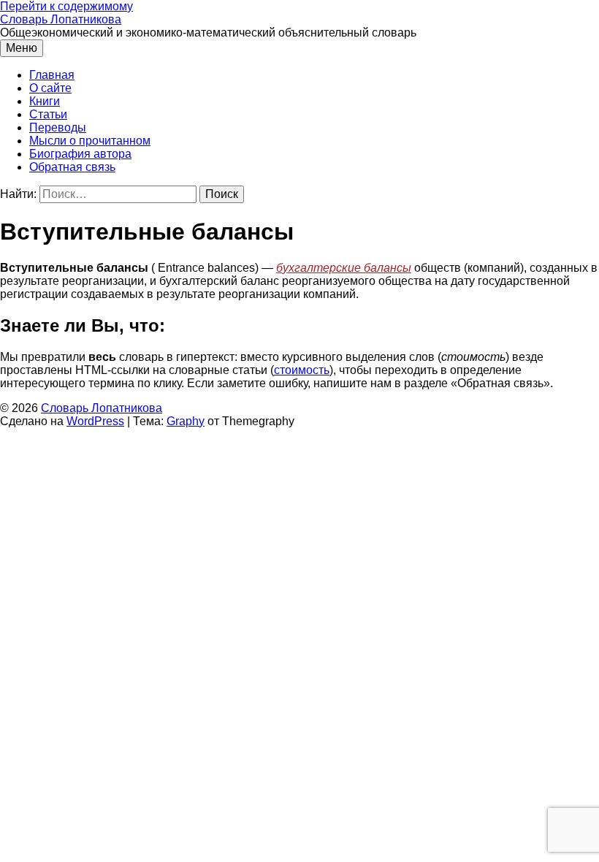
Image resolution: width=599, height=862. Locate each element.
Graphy (186, 421)
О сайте (50, 88)
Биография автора (80, 154)
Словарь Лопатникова (60, 19)
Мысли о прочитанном (89, 140)
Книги (44, 101)
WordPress (95, 421)
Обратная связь (72, 167)
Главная (52, 75)
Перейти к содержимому (66, 6)
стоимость (301, 370)
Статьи (48, 114)
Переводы (57, 127)
